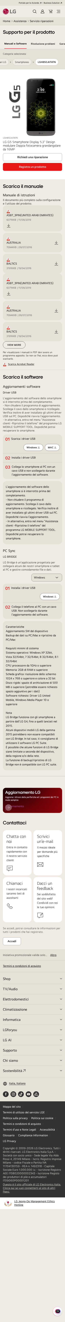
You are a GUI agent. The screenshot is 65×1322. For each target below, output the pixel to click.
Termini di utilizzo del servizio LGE (24, 1112)
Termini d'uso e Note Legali (19, 1129)
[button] (34, 11)
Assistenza (20, 21)
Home (6, 21)
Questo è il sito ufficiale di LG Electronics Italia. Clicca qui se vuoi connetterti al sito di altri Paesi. (32, 1188)
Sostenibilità (12, 1071)
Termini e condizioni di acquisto (22, 966)
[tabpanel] (32, 412)
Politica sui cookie (42, 1118)
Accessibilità (47, 1129)
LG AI (7, 1040)
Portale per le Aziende (29, 3)
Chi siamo (10, 1060)
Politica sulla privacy (15, 1118)
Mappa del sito (12, 1106)
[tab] (15, 44)
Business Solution (52, 3)
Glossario (9, 1135)
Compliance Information (33, 1135)
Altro (53, 955)
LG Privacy (9, 1141)
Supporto (10, 1050)
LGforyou (10, 1030)
